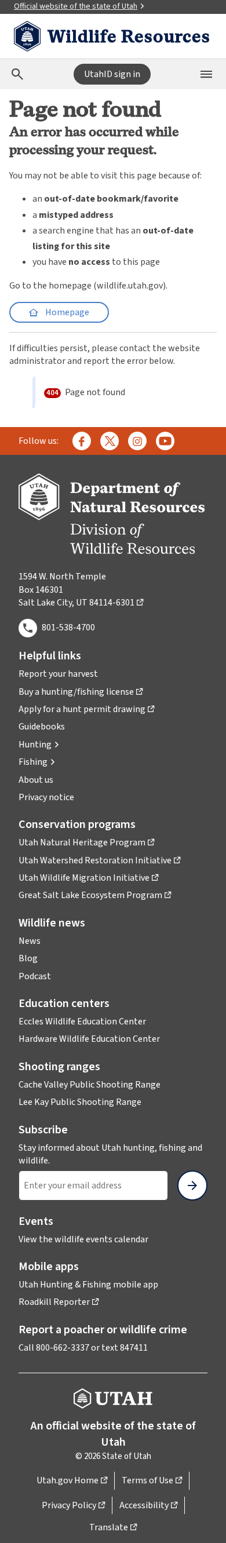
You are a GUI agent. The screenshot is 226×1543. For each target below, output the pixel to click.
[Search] (17, 74)
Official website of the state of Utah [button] (75, 6)
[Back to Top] (203, 1520)
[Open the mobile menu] (206, 74)
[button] (39, 744)
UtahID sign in (112, 74)
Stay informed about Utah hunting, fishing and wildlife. (110, 1154)
